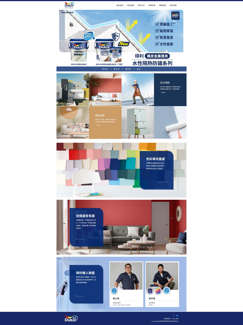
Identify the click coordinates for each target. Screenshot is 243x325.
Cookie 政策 (175, 318)
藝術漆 (128, 69)
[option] (121, 37)
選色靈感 (130, 5)
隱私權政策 (167, 318)
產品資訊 (120, 5)
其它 (139, 69)
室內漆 (105, 69)
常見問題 (173, 5)
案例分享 (141, 5)
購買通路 (162, 5)
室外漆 (117, 69)
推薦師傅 (151, 5)
